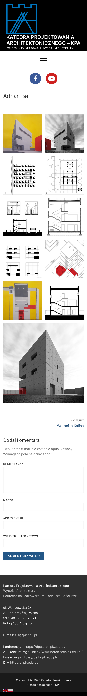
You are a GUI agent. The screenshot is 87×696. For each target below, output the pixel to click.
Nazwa (8, 500)
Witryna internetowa (21, 536)
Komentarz (13, 464)
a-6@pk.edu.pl (26, 635)
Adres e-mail (13, 518)
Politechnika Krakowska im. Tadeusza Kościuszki (40, 596)
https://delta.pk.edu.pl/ (39, 657)
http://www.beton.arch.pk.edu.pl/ (57, 652)
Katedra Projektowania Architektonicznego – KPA (43, 40)
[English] (5, 690)
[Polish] (11, 690)
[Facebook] (35, 78)
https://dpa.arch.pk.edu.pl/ (45, 647)
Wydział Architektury (19, 591)
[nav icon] (43, 60)
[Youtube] (51, 78)
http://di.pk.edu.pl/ (24, 662)
